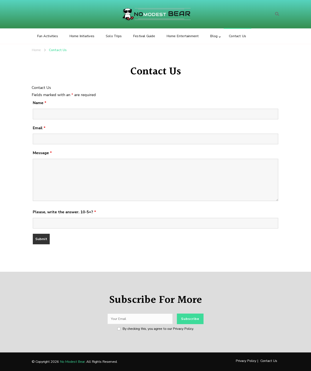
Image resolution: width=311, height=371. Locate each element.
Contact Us (237, 36)
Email (39, 127)
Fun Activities (47, 36)
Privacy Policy (246, 361)
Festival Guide (144, 36)
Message (42, 152)
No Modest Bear (72, 361)
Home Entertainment (183, 36)
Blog (213, 36)
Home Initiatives (81, 36)
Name (39, 102)
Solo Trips (114, 36)
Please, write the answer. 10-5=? (64, 212)
